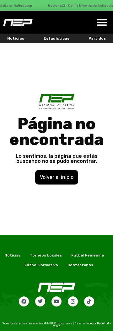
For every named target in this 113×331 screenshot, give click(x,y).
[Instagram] (73, 301)
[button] (102, 22)
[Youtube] (56, 301)
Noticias (15, 38)
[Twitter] (40, 301)
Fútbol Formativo (41, 265)
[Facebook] (24, 301)
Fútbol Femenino (87, 255)
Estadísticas (56, 38)
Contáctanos (80, 265)
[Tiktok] (89, 301)
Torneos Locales (46, 255)
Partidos (97, 38)
